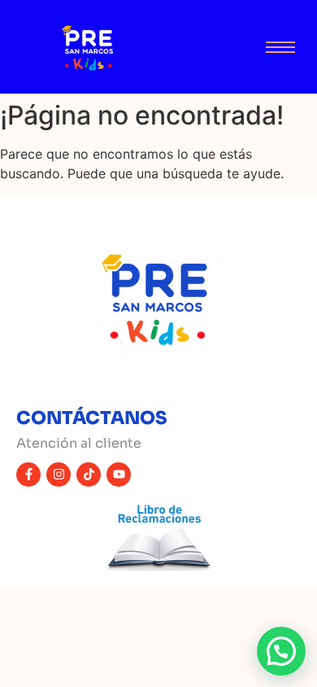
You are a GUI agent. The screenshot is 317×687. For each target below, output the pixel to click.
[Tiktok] (88, 474)
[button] (281, 651)
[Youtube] (118, 474)
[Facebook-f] (28, 474)
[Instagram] (58, 474)
